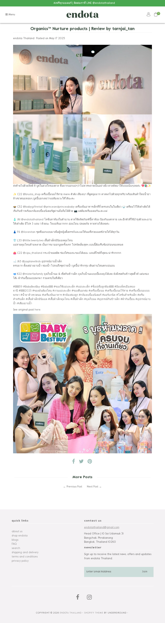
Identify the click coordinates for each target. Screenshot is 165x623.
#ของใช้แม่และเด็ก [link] (64, 287)
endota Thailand (70, 613)
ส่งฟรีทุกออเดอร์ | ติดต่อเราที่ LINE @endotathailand (84, 3)
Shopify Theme (93, 613)
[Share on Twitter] (81, 462)
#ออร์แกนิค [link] (109, 295)
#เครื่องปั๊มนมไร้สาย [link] (116, 291)
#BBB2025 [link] (25, 291)
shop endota (20, 536)
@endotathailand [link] (32, 219)
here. (38, 310)
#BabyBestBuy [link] (31, 287)
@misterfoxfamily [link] (33, 274)
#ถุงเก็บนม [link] (90, 299)
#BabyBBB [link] (47, 287)
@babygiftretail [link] (33, 207)
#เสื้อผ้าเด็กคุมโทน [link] (59, 299)
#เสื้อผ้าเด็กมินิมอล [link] (36, 299)
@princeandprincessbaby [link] (58, 207)
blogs (15, 540)
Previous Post (74, 487)
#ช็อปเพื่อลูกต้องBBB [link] (102, 287)
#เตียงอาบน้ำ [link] (24, 303)
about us (17, 531)
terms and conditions (25, 557)
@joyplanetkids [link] (31, 261)
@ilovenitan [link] (28, 232)
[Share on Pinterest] (90, 462)
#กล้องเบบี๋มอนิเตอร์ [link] (90, 295)
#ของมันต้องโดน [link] (42, 291)
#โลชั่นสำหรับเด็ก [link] (126, 295)
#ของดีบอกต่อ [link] (80, 291)
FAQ (14, 544)
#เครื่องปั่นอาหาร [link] (52, 295)
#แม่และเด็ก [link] (83, 287)
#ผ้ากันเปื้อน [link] (128, 299)
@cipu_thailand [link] (32, 253)
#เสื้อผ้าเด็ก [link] (76, 299)
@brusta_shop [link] (31, 194)
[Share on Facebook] (73, 462)
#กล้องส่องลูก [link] (70, 295)
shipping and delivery (25, 552)
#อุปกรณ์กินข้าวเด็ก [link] (108, 299)
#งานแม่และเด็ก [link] (62, 291)
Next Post (92, 487)
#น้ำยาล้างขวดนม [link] (31, 295)
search (16, 548)
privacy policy (20, 561)
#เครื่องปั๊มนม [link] (96, 291)
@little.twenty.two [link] (33, 240)
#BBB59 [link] (17, 287)
